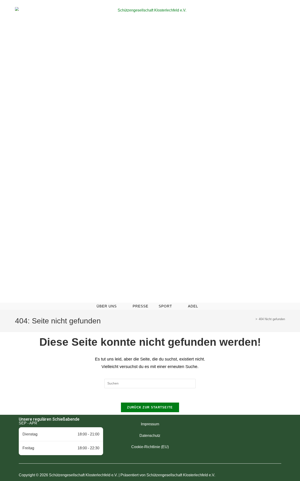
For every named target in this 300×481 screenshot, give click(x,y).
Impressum (150, 424)
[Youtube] (252, 431)
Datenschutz (149, 436)
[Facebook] (226, 431)
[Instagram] (239, 431)
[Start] (253, 319)
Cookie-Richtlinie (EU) (150, 447)
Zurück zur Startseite (150, 407)
